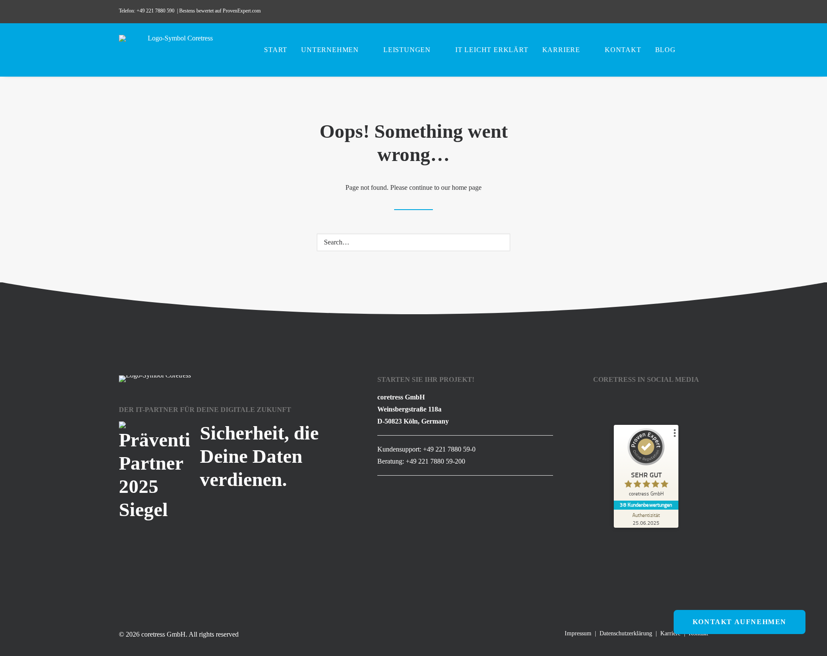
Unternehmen (330, 49)
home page (467, 187)
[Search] (413, 242)
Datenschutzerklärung (626, 633)
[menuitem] (642, 11)
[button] (642, 11)
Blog (665, 49)
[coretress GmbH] (177, 50)
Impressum (578, 633)
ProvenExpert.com (242, 11)
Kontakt (623, 49)
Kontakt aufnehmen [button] (740, 621)
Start (275, 49)
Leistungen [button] (407, 49)
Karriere (561, 49)
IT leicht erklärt (492, 49)
